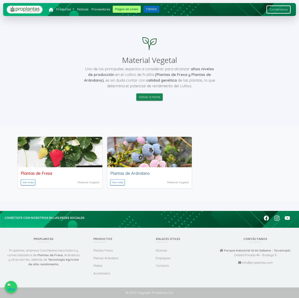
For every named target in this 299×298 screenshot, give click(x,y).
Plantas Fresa (103, 250)
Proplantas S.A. (163, 293)
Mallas (97, 266)
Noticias (82, 9)
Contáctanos (279, 9)
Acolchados (101, 273)
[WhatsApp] (11, 287)
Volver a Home (149, 97)
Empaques (163, 258)
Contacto (162, 266)
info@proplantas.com (257, 263)
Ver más (28, 182)
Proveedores (101, 9)
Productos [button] (64, 9)
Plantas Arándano (106, 258)
